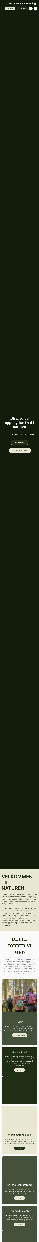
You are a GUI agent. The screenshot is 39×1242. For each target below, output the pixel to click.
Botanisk (22, 3)
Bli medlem (22, 8)
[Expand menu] (35, 8)
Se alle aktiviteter (20, 451)
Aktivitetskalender (19, 1035)
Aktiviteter (10, 8)
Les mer (19, 1070)
